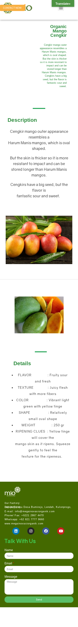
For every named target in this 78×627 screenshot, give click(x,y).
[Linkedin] (16, 531)
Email (8, 563)
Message (11, 576)
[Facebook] (45, 531)
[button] (61, 8)
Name (9, 550)
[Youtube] (60, 531)
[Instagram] (30, 531)
